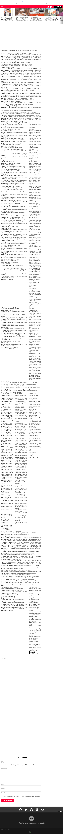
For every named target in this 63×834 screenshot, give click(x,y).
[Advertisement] (31, 35)
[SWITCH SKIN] (48, 6)
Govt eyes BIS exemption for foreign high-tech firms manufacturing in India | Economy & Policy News (7, 20)
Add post (58, 6)
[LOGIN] (51, 6)
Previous (1, 16)
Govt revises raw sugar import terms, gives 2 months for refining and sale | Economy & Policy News (22, 20)
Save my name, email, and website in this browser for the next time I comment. (21, 796)
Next (62, 16)
